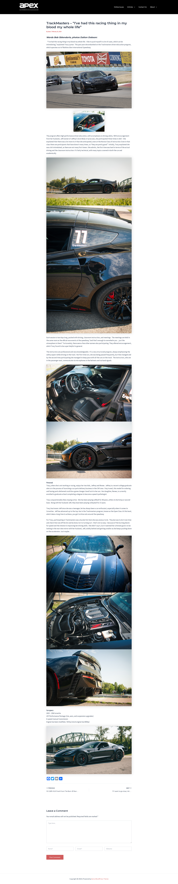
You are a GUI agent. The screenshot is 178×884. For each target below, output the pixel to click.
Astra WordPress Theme (99, 879)
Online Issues (119, 7)
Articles (130, 7)
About (152, 7)
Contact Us (143, 7)
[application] (134, 7)
